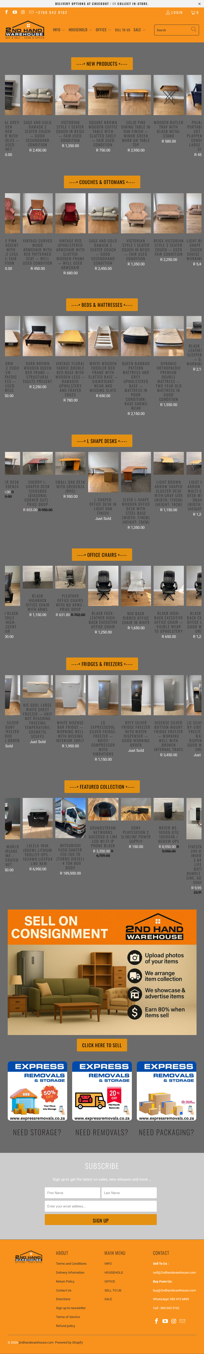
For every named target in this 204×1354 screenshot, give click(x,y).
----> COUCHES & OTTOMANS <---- (102, 181)
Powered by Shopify (69, 1342)
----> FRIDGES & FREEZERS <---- (102, 663)
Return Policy (65, 1281)
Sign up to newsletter (71, 1308)
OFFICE (109, 1281)
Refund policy (65, 1326)
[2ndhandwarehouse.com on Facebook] (6, 12)
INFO (108, 1263)
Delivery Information (70, 1272)
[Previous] (10, 116)
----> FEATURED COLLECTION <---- (102, 786)
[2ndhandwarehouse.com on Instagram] (22, 12)
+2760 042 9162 (52, 12)
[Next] (197, 116)
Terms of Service (68, 1317)
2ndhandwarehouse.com (36, 1342)
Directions (63, 1299)
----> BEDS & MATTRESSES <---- (102, 304)
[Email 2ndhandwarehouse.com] (31, 12)
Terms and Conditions (71, 1263)
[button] (59, 30)
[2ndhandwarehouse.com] (25, 30)
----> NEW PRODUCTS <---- (102, 63)
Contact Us (63, 1290)
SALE (108, 1299)
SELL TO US (112, 1290)
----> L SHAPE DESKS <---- (102, 440)
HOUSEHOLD (113, 1272)
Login (177, 12)
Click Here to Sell (102, 1044)
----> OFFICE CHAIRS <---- (102, 554)
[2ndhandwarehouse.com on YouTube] (14, 12)
